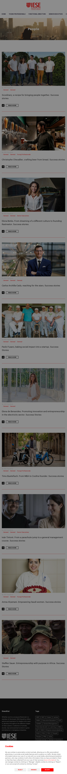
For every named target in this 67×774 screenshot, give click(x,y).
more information (50, 760)
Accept (47, 769)
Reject (20, 769)
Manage (34, 769)
